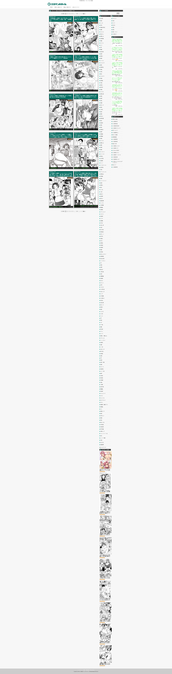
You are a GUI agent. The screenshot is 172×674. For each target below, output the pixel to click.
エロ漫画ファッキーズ (117, 154)
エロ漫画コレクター (116, 145)
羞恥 (101, 326)
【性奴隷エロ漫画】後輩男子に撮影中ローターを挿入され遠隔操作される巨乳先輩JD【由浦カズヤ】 (105, 534)
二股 (101, 191)
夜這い (93, 205)
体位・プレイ (115, 31)
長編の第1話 (103, 27)
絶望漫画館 (115, 137)
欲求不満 (102, 386)
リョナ (102, 316)
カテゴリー (115, 18)
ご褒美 (102, 384)
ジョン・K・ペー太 (104, 433)
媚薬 (101, 58)
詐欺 (101, 273)
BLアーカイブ (115, 130)
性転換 (102, 377)
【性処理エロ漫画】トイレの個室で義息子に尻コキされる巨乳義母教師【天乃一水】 (105, 664)
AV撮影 (102, 380)
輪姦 (50, 90)
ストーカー (103, 154)
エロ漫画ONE (115, 167)
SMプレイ (102, 415)
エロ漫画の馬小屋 (116, 125)
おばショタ (103, 349)
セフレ (102, 395)
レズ (101, 45)
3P (101, 318)
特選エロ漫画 (115, 119)
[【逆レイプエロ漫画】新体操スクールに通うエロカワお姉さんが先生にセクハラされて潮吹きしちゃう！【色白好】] (86, 76)
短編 (101, 89)
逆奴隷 (102, 245)
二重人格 (102, 271)
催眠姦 (102, 406)
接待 (101, 111)
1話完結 (59, 206)
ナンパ (102, 162)
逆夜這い (102, 129)
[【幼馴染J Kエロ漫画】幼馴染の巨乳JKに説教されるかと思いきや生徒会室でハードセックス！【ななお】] (86, 114)
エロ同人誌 (103, 289)
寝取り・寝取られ (104, 335)
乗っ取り (102, 351)
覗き (101, 120)
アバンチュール (103, 171)
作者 (113, 20)
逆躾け (102, 238)
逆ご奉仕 (102, 229)
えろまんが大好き (116, 150)
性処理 (102, 216)
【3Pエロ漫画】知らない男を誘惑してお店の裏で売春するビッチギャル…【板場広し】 (105, 556)
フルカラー (103, 76)
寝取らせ (102, 142)
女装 (101, 227)
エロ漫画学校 (115, 139)
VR (101, 358)
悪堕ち (102, 185)
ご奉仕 (102, 109)
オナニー (102, 282)
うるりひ (102, 287)
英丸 (101, 420)
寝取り (102, 56)
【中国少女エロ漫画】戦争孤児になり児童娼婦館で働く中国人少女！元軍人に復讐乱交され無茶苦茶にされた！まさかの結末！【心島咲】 (117, 72)
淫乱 (101, 100)
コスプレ (102, 91)
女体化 (102, 375)
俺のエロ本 (115, 143)
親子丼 (102, 87)
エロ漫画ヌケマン (116, 152)
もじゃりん (103, 397)
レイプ (102, 333)
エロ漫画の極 (115, 157)
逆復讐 (102, 160)
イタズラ (102, 311)
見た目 (114, 25)
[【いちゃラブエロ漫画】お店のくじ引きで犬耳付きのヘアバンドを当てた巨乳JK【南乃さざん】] (106, 581)
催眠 (101, 178)
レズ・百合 (103, 371)
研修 (101, 147)
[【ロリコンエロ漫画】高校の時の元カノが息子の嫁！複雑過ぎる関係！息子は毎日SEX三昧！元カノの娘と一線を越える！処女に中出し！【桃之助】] (86, 192)
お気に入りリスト (75, 7)
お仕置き (102, 158)
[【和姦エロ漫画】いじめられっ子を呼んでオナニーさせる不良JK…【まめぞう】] (105, 559)
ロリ (101, 409)
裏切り (102, 307)
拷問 (101, 267)
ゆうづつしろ (103, 400)
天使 (101, 440)
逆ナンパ (102, 234)
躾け (101, 187)
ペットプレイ (103, 340)
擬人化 (102, 269)
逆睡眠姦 (102, 276)
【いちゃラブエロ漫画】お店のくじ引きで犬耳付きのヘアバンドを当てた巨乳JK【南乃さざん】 (105, 599)
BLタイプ (114, 164)
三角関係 (102, 205)
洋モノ (102, 240)
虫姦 (101, 382)
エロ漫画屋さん (115, 132)
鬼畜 (101, 344)
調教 (101, 29)
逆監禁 (102, 247)
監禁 (101, 53)
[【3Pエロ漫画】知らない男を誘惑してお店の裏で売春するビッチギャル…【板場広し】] (106, 537)
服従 (101, 309)
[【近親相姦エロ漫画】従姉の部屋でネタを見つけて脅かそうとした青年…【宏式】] (106, 624)
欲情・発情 (103, 362)
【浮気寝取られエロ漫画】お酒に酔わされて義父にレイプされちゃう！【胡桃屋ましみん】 (105, 512)
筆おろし (51, 206)
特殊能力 (102, 231)
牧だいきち (103, 422)
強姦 (101, 40)
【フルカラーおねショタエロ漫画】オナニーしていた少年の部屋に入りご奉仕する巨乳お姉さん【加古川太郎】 (105, 470)
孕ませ (102, 116)
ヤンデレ (102, 140)
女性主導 (76, 129)
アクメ (102, 331)
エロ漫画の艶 (115, 141)
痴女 (101, 127)
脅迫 (101, 20)
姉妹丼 (102, 122)
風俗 (101, 149)
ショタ (75, 205)
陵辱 (101, 131)
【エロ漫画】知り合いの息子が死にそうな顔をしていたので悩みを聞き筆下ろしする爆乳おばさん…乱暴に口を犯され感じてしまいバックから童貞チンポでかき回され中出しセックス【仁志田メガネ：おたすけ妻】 (117, 50)
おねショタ (103, 291)
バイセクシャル (103, 165)
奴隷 (101, 182)
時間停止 (102, 67)
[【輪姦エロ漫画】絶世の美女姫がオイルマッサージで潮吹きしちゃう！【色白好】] (61, 76)
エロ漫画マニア (115, 148)
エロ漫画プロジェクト (117, 128)
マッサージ (103, 151)
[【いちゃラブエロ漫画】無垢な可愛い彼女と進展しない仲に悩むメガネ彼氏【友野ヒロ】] (86, 37)
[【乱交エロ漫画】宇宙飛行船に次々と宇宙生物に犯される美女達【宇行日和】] (61, 114)
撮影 (101, 145)
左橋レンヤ (103, 431)
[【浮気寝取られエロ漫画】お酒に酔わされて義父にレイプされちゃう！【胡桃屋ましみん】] (106, 494)
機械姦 (102, 389)
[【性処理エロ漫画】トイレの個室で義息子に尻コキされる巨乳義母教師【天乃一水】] (106, 645)
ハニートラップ (103, 180)
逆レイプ (76, 90)
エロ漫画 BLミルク (116, 159)
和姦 (90, 205)
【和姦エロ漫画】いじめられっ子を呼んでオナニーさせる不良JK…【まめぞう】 (105, 577)
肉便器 (102, 353)
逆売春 (102, 251)
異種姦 (102, 136)
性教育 (102, 342)
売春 (101, 169)
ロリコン (79, 205)
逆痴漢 (102, 278)
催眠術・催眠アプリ (104, 404)
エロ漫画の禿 (115, 121)
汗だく (102, 402)
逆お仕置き (103, 258)
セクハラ (102, 366)
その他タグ (115, 34)
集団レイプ (103, 411)
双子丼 (102, 236)
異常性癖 (102, 118)
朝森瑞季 (102, 444)
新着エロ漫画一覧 (58, 7)
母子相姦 (102, 429)
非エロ (102, 280)
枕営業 (102, 196)
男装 (101, 265)
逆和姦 (56, 206)
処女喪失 (82, 205)
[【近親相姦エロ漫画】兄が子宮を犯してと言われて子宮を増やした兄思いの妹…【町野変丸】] (61, 37)
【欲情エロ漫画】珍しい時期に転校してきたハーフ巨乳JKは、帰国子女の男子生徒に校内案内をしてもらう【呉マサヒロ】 (105, 621)
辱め (101, 320)
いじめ (102, 189)
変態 (101, 138)
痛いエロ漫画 (115, 134)
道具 (113, 29)
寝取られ (102, 36)
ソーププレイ (103, 260)
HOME (51, 7)
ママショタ (103, 338)
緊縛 (101, 417)
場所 (113, 27)
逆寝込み (102, 174)
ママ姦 (102, 324)
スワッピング (103, 211)
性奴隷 (102, 391)
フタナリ (102, 214)
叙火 (101, 435)
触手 (101, 373)
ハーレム (102, 60)
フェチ (102, 218)
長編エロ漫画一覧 (66, 7)
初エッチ (102, 105)
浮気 (101, 71)
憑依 (101, 125)
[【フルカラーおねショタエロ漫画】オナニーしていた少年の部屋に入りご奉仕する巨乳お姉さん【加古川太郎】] (106, 451)
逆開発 (102, 209)
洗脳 (101, 102)
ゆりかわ (102, 442)
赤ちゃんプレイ (103, 254)
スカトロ (102, 31)
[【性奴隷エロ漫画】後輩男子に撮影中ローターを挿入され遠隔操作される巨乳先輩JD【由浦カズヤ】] (106, 516)
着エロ (102, 198)
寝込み (102, 156)
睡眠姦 (102, 207)
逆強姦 (102, 176)
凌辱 (101, 355)
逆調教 (102, 220)
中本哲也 (102, 424)
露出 (101, 65)
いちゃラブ (76, 51)
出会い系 (102, 225)
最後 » (84, 13)
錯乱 (101, 107)
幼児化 (102, 300)
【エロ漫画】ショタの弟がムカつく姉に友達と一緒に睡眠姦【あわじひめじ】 (105, 491)
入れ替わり (103, 298)
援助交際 (102, 200)
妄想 (101, 360)
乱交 (50, 129)
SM (101, 47)
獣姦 (101, 249)
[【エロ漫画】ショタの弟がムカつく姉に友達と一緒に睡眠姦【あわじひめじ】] (106, 473)
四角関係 (102, 256)
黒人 (101, 73)
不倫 (101, 82)
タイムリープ (103, 393)
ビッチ (102, 293)
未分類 (102, 18)
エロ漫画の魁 (115, 123)
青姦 (54, 206)
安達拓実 (102, 426)
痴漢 (101, 96)
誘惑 (101, 364)
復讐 (101, 98)
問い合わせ (92, 670)
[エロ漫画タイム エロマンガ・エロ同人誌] (57, 3)
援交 (101, 413)
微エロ (102, 194)
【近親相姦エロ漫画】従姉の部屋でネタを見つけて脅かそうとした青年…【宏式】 (105, 642)
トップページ (80, 670)
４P (101, 322)
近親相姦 (51, 51)
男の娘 (102, 329)
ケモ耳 (102, 313)
